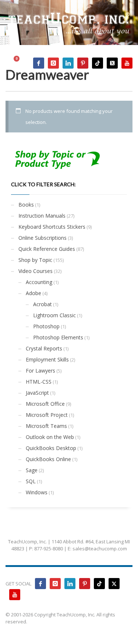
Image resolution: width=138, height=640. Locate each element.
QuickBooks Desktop (51, 448)
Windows (36, 492)
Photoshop (46, 326)
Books (26, 204)
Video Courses (35, 270)
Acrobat (42, 304)
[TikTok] (97, 63)
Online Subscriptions (42, 237)
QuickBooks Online (48, 459)
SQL (31, 481)
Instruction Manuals (42, 215)
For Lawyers (40, 370)
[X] (112, 63)
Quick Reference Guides (46, 248)
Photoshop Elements (58, 337)
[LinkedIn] (68, 63)
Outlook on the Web (50, 436)
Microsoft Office (45, 403)
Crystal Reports (44, 348)
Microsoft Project (47, 414)
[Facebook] (38, 63)
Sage (32, 470)
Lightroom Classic (54, 315)
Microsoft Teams (46, 425)
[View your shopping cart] (20, 63)
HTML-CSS (39, 381)
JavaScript (37, 392)
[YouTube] (126, 63)
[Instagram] (53, 63)
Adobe (33, 293)
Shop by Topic (35, 259)
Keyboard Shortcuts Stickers (51, 226)
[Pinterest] (82, 63)
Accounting (39, 282)
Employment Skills (47, 359)
